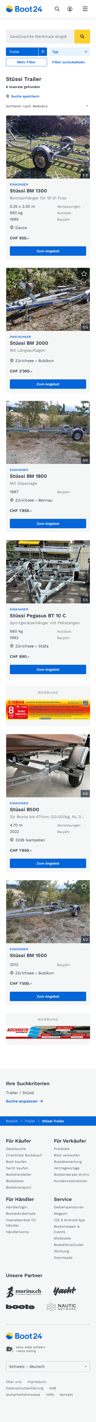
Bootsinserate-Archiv (71, 1174)
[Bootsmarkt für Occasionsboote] (24, 8)
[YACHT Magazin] (64, 1291)
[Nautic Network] (61, 1307)
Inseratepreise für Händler (21, 1222)
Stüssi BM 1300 (28, 191)
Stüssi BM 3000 (29, 343)
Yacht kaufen (17, 1168)
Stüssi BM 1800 (28, 476)
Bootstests (15, 1181)
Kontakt (66, 1395)
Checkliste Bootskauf (24, 1155)
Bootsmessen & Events (67, 1229)
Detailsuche (16, 1149)
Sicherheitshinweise (23, 1395)
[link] (43, 51)
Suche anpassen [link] (21, 1101)
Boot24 (12, 1121)
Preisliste (61, 1149)
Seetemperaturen (69, 1207)
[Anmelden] (71, 8)
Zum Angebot (48, 251)
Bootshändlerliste (20, 1214)
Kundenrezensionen (70, 1181)
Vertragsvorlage (67, 1168)
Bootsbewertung (67, 1162)
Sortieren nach (18, 106)
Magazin (60, 1214)
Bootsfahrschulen (69, 1245)
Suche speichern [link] (25, 96)
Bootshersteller (19, 1174)
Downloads (63, 1258)
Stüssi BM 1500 (28, 955)
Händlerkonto (17, 1232)
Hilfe (50, 1395)
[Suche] (58, 8)
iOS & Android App (69, 1220)
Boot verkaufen (67, 1155)
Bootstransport (18, 1187)
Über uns (13, 1382)
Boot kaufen (16, 1162)
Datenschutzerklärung (24, 1388)
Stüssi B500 (24, 809)
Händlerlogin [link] (16, 1207)
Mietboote (62, 1238)
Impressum (36, 1382)
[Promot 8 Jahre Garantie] (48, 709)
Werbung (61, 1251)
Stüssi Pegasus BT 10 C (38, 616)
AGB (52, 1388)
